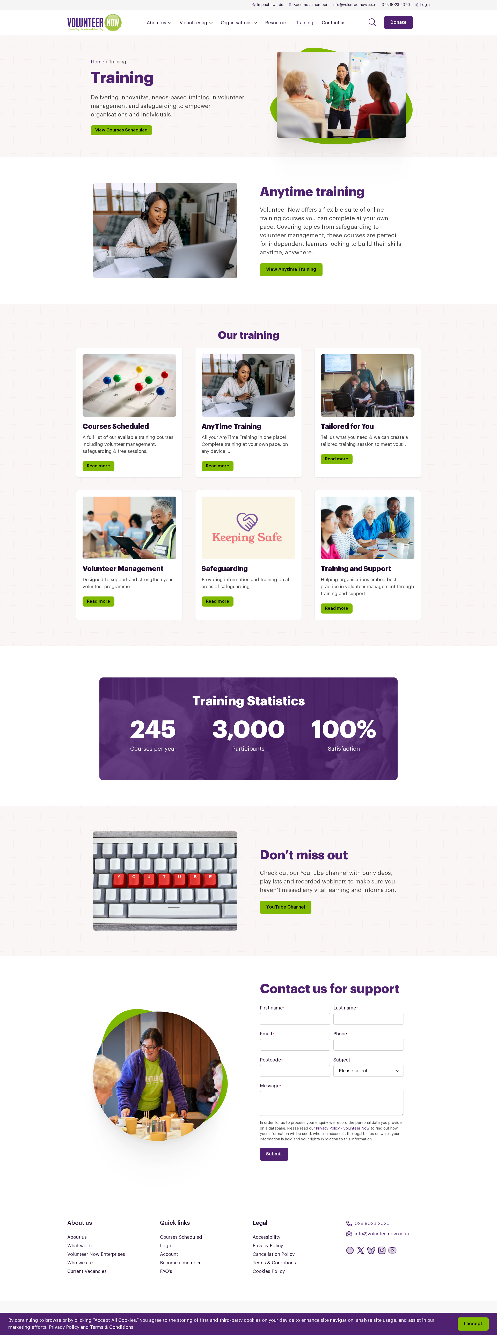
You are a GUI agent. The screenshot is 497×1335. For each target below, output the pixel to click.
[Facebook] (350, 1250)
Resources (276, 22)
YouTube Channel (285, 907)
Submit (274, 1154)
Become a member (310, 5)
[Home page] (94, 22)
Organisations (236, 22)
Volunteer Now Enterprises (96, 1254)
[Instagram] (381, 1250)
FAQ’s (166, 1271)
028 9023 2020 (396, 5)
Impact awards (270, 5)
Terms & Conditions (274, 1262)
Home (97, 62)
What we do (80, 1245)
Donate (398, 22)
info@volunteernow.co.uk (355, 5)
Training (304, 22)
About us (156, 22)
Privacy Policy (268, 1245)
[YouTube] (392, 1250)
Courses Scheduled (181, 1237)
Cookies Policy (269, 1271)
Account (169, 1254)
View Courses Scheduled (121, 130)
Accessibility (266, 1237)
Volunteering (193, 22)
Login (425, 5)
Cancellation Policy (274, 1254)
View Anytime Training (291, 269)
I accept (473, 1323)
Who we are (80, 1262)
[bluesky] (371, 1250)
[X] (360, 1250)
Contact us (334, 22)
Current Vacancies (87, 1271)
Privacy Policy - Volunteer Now (343, 1128)
